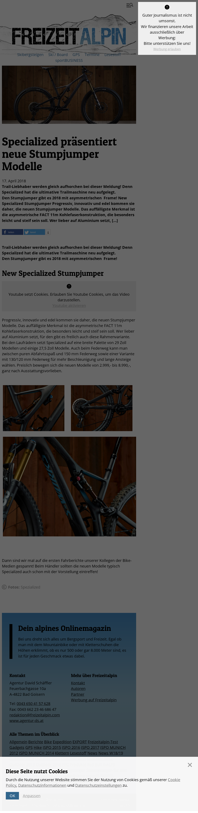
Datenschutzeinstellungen (98, 785)
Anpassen (31, 795)
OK (12, 795)
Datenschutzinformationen (42, 785)
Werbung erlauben (167, 49)
